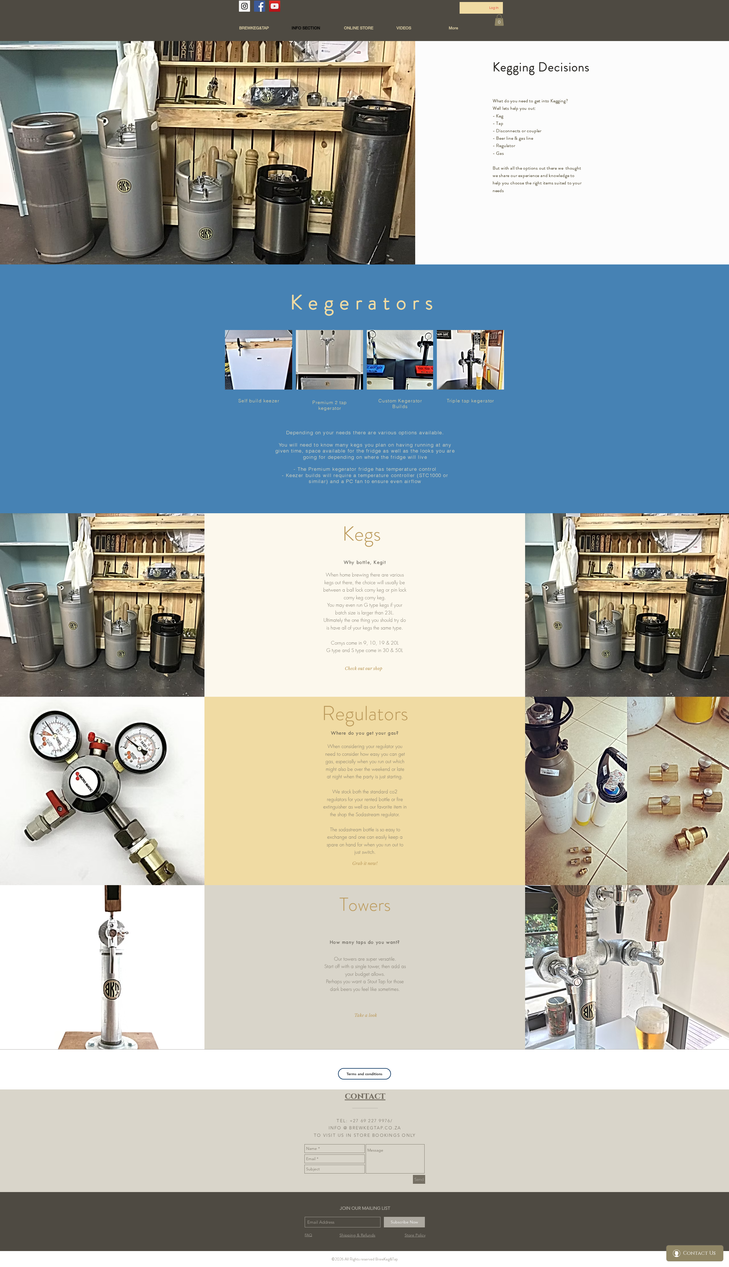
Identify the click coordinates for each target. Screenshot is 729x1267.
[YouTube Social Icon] (274, 6)
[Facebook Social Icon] (259, 6)
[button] (499, 20)
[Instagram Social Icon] (244, 6)
